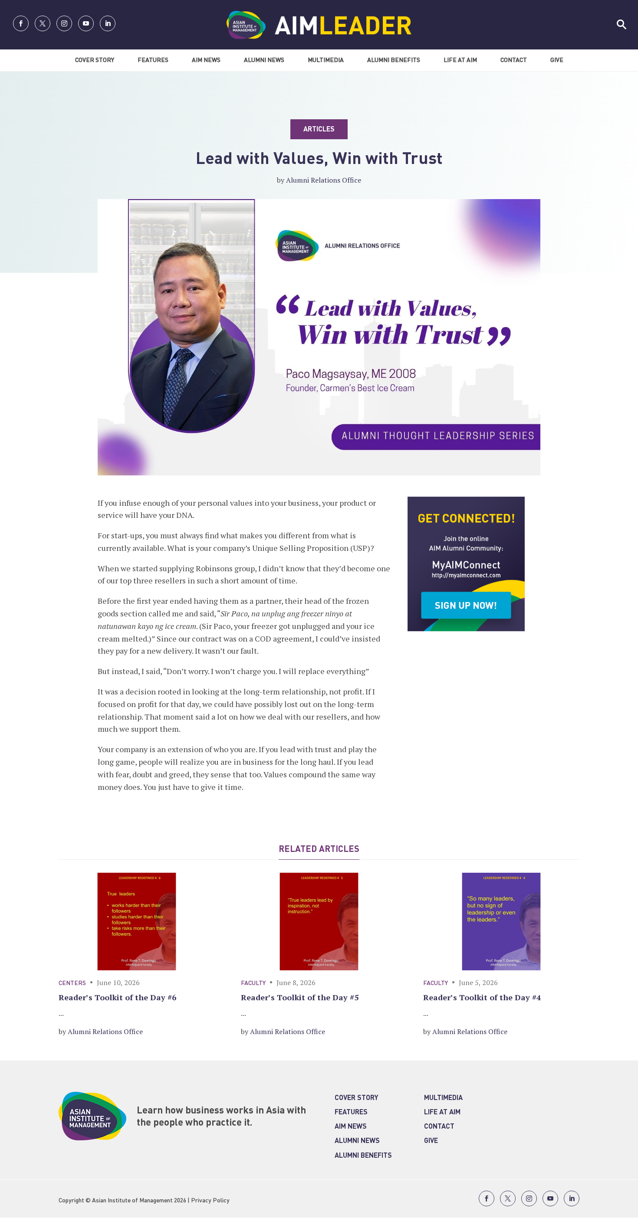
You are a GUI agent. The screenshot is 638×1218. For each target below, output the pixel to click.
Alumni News (264, 60)
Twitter (42, 23)
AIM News (206, 60)
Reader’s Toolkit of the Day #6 (117, 997)
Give (556, 60)
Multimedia (326, 60)
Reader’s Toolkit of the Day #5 (299, 997)
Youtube (86, 23)
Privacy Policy (210, 1201)
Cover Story (94, 60)
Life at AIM (442, 1112)
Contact (513, 60)
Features (153, 60)
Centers (72, 983)
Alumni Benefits (393, 60)
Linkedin (107, 23)
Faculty (253, 983)
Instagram (64, 23)
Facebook (21, 23)
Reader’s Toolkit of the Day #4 (482, 997)
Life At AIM (460, 60)
